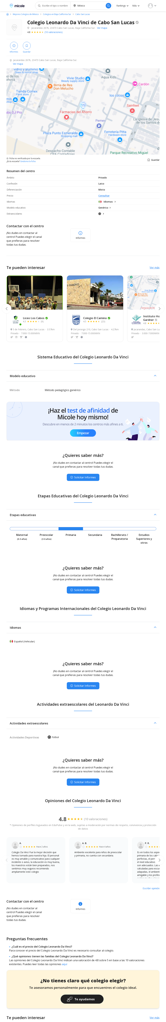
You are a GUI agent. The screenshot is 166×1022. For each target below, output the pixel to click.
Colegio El (95, 318)
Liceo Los (33, 318)
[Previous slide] (6, 309)
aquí (64, 964)
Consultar (104, 195)
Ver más (155, 267)
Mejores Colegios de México (26, 14)
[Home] (7, 14)
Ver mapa (102, 27)
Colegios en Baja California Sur (57, 14)
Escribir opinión (151, 888)
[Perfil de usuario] (152, 5)
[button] (83, 375)
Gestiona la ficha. (28, 161)
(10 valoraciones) (54, 32)
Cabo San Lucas (82, 14)
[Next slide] (159, 309)
